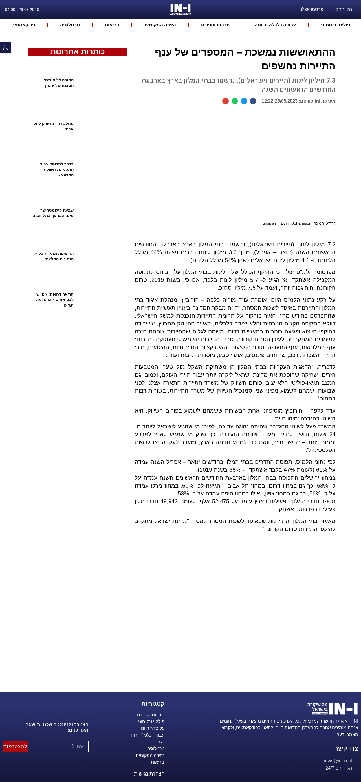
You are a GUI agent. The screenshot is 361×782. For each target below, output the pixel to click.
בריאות (112, 25)
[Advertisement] (233, 619)
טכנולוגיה (70, 25)
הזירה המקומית (160, 25)
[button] (253, 101)
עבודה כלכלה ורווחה (275, 25)
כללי (160, 741)
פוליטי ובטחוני (335, 25)
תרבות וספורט (215, 25)
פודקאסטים (23, 25)
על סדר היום (152, 728)
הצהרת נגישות (149, 774)
